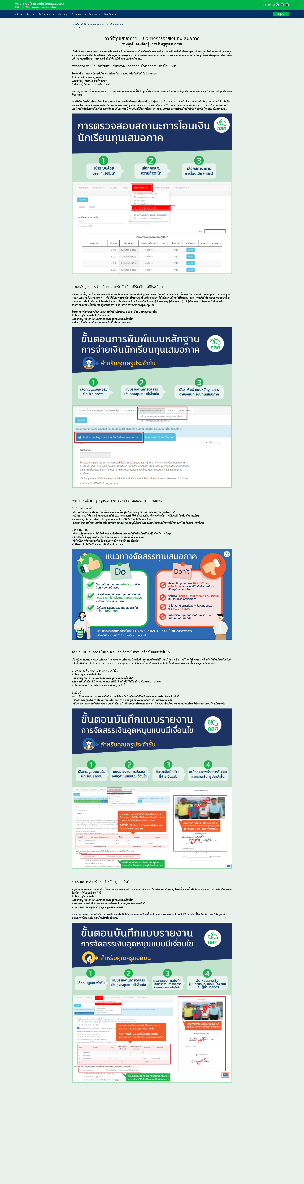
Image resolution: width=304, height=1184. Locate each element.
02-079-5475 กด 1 (269, 5)
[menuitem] (18, 14)
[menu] (142, 14)
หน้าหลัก (75, 24)
